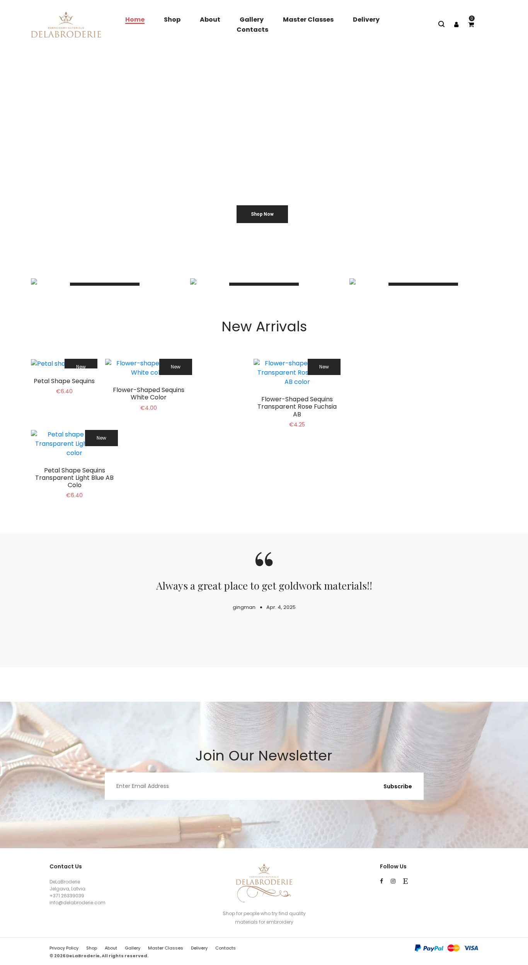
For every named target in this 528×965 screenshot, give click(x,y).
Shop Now (262, 214)
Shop (172, 19)
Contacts (252, 29)
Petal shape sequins (64, 381)
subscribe (397, 786)
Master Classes (308, 19)
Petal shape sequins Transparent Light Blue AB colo (74, 477)
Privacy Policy (63, 948)
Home (135, 19)
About (210, 19)
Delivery (366, 19)
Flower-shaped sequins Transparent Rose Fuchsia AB (297, 406)
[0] (471, 24)
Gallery (252, 19)
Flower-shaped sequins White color (148, 393)
